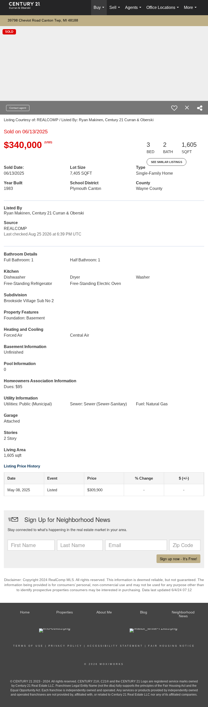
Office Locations (163, 10)
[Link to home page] (27, 7)
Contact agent (17, 107)
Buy (100, 10)
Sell (115, 10)
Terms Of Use (28, 646)
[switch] (174, 108)
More (191, 10)
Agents (134, 10)
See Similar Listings (166, 162)
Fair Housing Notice (171, 646)
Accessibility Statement (115, 646)
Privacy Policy (65, 646)
